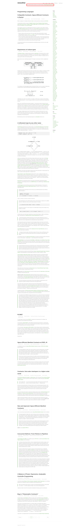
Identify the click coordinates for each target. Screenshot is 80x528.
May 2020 (54, 33)
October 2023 (54, 21)
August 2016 (54, 42)
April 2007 (54, 90)
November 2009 (55, 71)
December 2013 (55, 53)
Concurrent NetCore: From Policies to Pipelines (33, 434)
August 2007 (54, 89)
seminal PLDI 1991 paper (39, 126)
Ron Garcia (47, 271)
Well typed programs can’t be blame (43, 261)
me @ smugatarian (55, 125)
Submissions (41, 435)
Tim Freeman (46, 126)
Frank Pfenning (20, 126)
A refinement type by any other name (29, 123)
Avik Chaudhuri (27, 377)
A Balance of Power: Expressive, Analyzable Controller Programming (34, 481)
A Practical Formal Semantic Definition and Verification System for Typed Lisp (36, 290)
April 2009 (54, 77)
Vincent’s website (29, 25)
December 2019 (55, 34)
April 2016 (54, 43)
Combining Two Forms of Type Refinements (37, 228)
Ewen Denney (20, 180)
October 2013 (54, 54)
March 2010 (54, 68)
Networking (32, 316)
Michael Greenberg (25, 51)
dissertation (38, 116)
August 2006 (54, 98)
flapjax (54, 131)
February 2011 (55, 63)
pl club (54, 108)
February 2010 (55, 69)
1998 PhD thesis (33, 181)
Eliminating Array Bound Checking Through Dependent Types (27, 186)
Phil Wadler (35, 261)
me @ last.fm (54, 123)
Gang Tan (19, 252)
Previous (20, 517)
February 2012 (55, 60)
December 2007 (55, 87)
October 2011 (54, 61)
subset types (36, 53)
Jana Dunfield (20, 228)
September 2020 (55, 31)
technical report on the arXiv (22, 365)
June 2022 (54, 23)
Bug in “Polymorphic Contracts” (28, 494)
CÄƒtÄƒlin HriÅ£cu (45, 104)
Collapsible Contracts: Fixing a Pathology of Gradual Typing (38, 23)
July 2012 (54, 59)
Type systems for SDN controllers (29, 327)
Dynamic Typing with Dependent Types (40, 251)
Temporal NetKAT (25, 322)
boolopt (54, 12)
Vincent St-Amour (41, 24)
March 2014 (54, 51)
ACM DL (23, 25)
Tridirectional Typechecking (30, 236)
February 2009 (55, 79)
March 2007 (54, 91)
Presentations (36, 316)
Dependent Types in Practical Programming (32, 215)
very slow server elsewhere (37, 291)
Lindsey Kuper (42, 271)
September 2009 (55, 72)
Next (47, 517)
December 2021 (55, 25)
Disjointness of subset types (27, 49)
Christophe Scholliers (30, 24)
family (53, 118)
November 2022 (55, 22)
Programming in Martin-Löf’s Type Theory (38, 162)
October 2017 (54, 40)
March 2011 (54, 62)
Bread (53, 13)
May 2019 (54, 35)
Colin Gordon (38, 163)
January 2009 (54, 80)
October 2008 (54, 81)
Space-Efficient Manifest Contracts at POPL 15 (32, 342)
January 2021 (54, 30)
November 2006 (55, 96)
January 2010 (54, 70)
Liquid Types (25, 261)
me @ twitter (54, 126)
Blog (30, 124)
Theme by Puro (23, 525)
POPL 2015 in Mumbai (44, 346)
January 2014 (54, 52)
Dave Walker (25, 438)
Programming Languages (33, 51)
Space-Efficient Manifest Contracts (32, 346)
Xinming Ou (47, 251)
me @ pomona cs (55, 124)
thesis (26, 105)
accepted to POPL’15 (25, 427)
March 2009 (54, 78)
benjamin (54, 117)
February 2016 (55, 44)
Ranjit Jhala (21, 261)
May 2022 (54, 24)
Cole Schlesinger (20, 438)
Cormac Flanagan (20, 254)
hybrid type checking (21, 53)
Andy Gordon (23, 262)
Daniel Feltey (19, 24)
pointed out (42, 163)
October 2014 (54, 49)
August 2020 (54, 32)
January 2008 (54, 86)
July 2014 (54, 50)
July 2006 (54, 99)
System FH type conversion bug (44, 513)
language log (54, 113)
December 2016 (55, 41)
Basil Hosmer (33, 377)
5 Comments (41, 124)
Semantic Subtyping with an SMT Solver (31, 262)
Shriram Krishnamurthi (27, 274)
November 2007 (55, 88)
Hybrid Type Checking (27, 254)
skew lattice (42, 395)
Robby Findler (35, 24)
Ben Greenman (24, 24)
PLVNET (20, 314)
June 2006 (54, 100)
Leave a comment (40, 51)
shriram (54, 127)
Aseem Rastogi (22, 377)
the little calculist (55, 109)
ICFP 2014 (36, 438)
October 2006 (54, 97)
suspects (30, 167)
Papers (33, 375)
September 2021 (55, 26)
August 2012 (54, 58)
